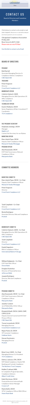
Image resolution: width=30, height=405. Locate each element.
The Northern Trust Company (11, 366)
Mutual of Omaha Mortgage (11, 144)
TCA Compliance (7, 113)
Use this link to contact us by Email (13, 49)
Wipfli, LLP (5, 131)
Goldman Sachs (7, 335)
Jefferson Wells (7, 273)
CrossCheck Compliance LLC (11, 88)
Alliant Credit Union (8, 376)
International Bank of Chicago (11, 252)
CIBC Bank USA (7, 78)
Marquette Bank (7, 156)
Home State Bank (7, 393)
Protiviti (4, 216)
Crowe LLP (5, 386)
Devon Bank (6, 265)
